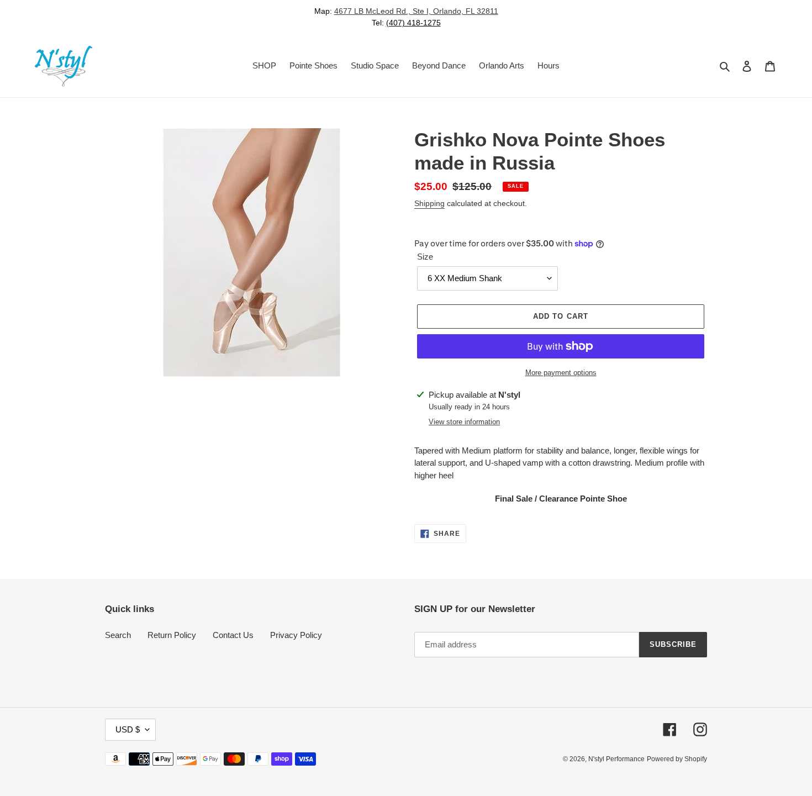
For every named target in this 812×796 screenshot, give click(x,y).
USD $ (127, 729)
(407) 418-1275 (413, 22)
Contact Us (233, 635)
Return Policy (171, 635)
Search (118, 635)
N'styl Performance (616, 759)
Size (425, 256)
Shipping (429, 203)
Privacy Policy (296, 635)
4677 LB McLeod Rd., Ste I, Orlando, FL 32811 (416, 11)
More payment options (561, 372)
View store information (464, 422)
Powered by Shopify (677, 759)
